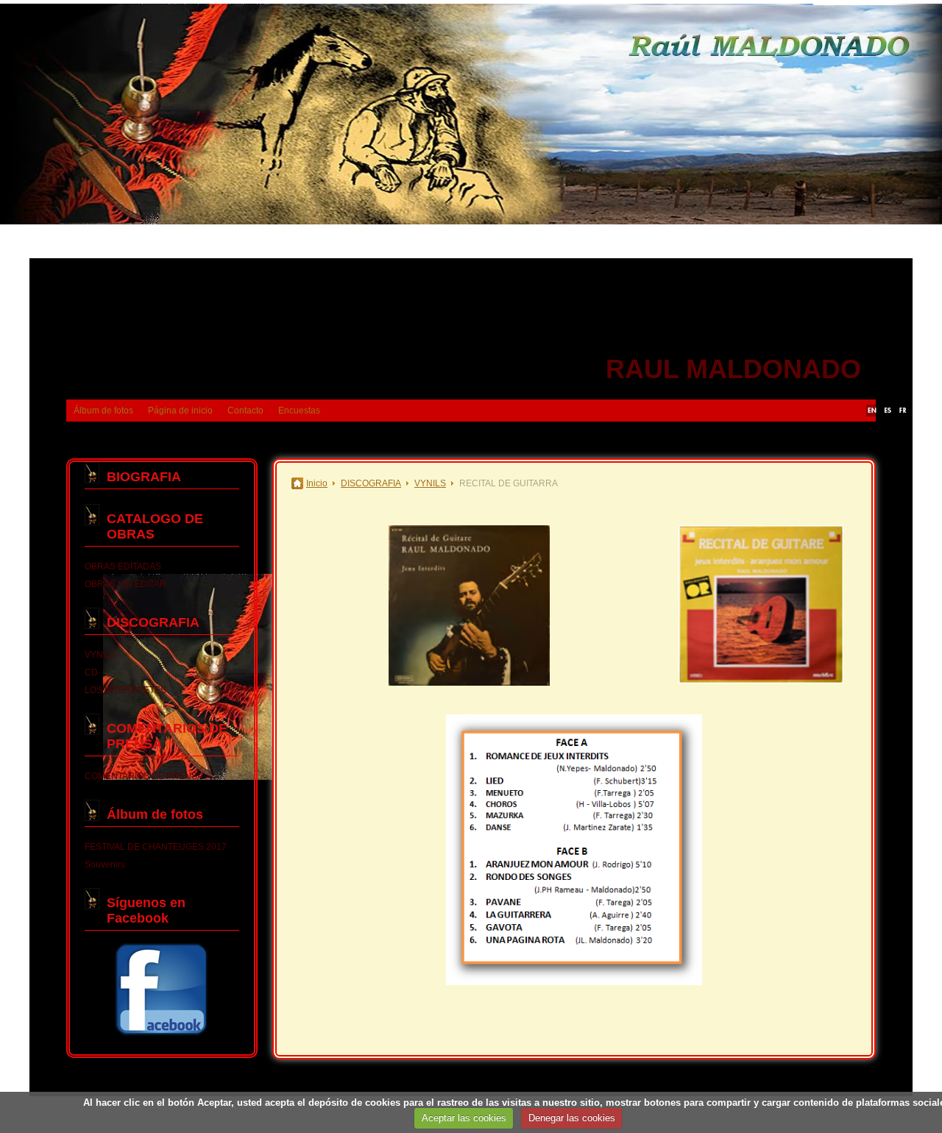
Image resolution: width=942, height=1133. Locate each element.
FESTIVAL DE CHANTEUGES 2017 (156, 847)
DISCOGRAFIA (153, 622)
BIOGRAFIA (144, 476)
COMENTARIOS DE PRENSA (144, 776)
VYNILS (100, 655)
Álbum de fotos (103, 410)
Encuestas (299, 410)
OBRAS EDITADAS (123, 566)
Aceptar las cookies (464, 1117)
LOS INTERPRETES (125, 690)
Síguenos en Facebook (146, 910)
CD (91, 672)
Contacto (245, 410)
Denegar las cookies (571, 1117)
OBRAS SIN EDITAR (125, 584)
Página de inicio (180, 410)
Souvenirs (105, 864)
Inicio (316, 483)
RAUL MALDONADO (733, 369)
